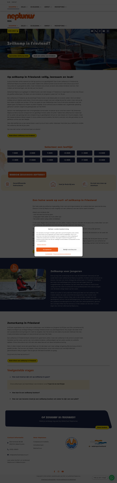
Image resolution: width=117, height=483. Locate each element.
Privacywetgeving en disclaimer (62, 253)
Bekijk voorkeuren (70, 249)
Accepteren (47, 249)
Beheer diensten (41, 244)
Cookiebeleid (48, 253)
